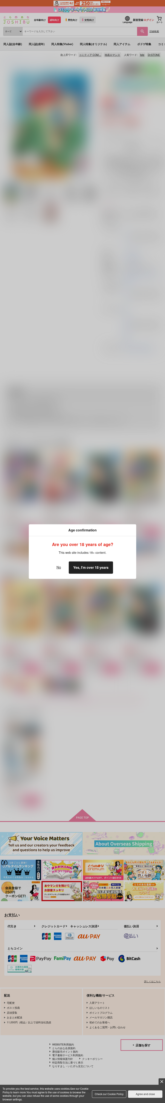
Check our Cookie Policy (109, 1094)
